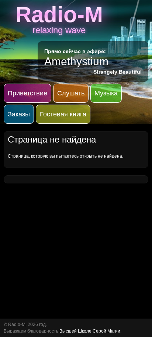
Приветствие (27, 93)
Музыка (106, 93)
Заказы (19, 114)
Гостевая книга (63, 114)
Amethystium (76, 61)
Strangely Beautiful (117, 72)
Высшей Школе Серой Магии (89, 331)
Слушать (70, 93)
